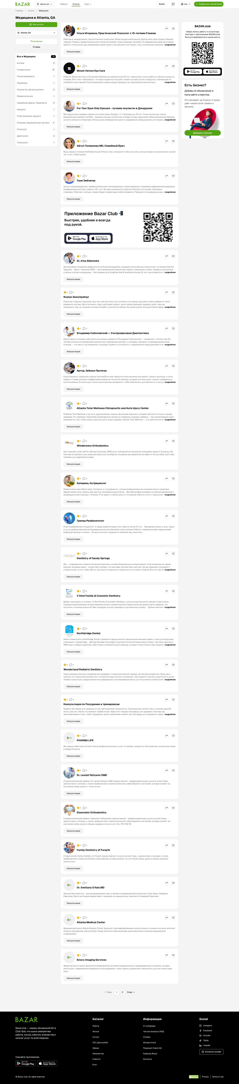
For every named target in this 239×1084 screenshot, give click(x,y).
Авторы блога (149, 1042)
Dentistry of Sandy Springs (93, 558)
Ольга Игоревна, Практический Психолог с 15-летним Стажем (116, 33)
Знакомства (98, 1053)
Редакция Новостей (152, 1048)
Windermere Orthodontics (92, 445)
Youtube (206, 1035)
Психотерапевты (26, 76)
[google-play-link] (25, 1063)
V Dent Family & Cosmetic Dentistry (98, 595)
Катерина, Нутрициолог (91, 483)
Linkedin (206, 1045)
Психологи (22, 142)
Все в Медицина (26, 56)
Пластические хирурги (29, 116)
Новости (96, 1059)
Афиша (96, 1048)
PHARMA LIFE (85, 740)
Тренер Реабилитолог (90, 520)
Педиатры (22, 83)
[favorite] (173, 28)
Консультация (73, 51)
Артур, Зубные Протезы (92, 370)
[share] (166, 28)
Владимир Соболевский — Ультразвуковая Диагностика (113, 333)
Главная (19, 10)
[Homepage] (22, 4)
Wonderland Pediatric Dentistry (82, 669)
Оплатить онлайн (213, 1051)
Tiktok (206, 1040)
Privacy (205, 1076)
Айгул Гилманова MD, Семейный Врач (101, 145)
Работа (63, 4)
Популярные (36, 41)
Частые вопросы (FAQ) (153, 1031)
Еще (87, 4)
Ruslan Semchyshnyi (76, 297)
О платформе (149, 1026)
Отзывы (36, 47)
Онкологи (22, 129)
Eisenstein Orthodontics (91, 812)
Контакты (147, 1059)
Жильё (96, 1031)
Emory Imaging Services (91, 959)
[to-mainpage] (26, 1019)
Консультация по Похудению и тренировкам (91, 704)
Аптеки (20, 63)
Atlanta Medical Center (91, 922)
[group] (36, 44)
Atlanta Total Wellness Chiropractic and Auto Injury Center (113, 408)
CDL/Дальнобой (100, 1042)
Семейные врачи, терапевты (32, 102)
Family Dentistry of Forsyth (93, 850)
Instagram (207, 1025)
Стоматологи (23, 69)
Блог (95, 1064)
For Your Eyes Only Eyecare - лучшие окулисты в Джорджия (114, 108)
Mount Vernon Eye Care (91, 70)
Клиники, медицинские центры (33, 122)
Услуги (76, 4)
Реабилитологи (25, 96)
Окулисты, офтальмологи (30, 89)
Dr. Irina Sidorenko (88, 260)
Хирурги (21, 109)
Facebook (207, 1030)
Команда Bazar (150, 1053)
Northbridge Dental (88, 633)
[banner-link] (119, 227)
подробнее (170, 44)
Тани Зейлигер (86, 180)
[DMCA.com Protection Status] (193, 1076)
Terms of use (218, 1076)
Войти (162, 4)
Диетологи (22, 135)
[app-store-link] (47, 1063)
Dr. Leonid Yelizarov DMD (92, 775)
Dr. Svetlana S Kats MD (90, 887)
